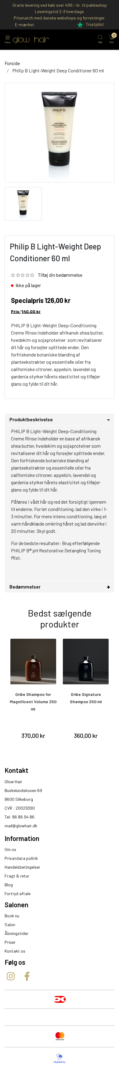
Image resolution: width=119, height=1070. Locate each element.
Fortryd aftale (18, 893)
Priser (10, 942)
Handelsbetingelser (22, 867)
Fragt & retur (17, 875)
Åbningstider (16, 933)
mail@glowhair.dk (21, 825)
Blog (9, 884)
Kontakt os (15, 951)
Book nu (12, 915)
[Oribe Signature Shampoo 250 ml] (86, 661)
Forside (12, 63)
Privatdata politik (21, 858)
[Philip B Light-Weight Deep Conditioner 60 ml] (23, 203)
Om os (10, 849)
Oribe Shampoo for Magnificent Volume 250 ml (33, 701)
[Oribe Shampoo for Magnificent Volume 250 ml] (33, 661)
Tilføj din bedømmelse (60, 275)
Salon (10, 924)
